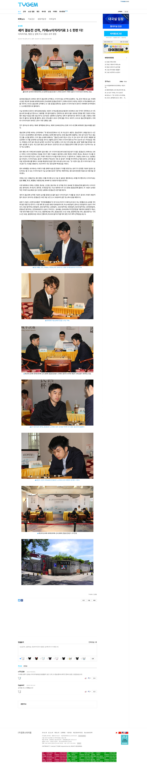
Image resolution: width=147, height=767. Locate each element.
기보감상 (31, 19)
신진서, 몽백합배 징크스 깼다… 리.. (115, 98)
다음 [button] (89, 600)
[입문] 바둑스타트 (110, 62)
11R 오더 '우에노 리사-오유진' (114, 93)
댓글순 (125, 81)
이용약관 (69, 733)
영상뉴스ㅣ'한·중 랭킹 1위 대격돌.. (115, 95)
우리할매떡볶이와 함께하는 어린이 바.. (115, 86)
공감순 (25, 666)
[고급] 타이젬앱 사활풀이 (112, 70)
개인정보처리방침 (78, 733)
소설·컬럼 (31, 11)
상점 (49, 11)
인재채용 (63, 733)
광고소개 (50, 733)
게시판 (44, 11)
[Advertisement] (57, 618)
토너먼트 (62, 11)
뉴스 (19, 11)
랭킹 (38, 11)
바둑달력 (52, 19)
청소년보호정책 (88, 733)
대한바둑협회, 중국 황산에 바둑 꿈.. (115, 90)
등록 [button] (93, 658)
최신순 (20, 666)
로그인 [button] (126, 11)
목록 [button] (94, 600)
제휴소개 (56, 733)
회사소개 (44, 733)
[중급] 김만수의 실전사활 (112, 67)
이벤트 (55, 11)
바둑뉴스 (21, 19)
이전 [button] (83, 600)
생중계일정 (42, 19)
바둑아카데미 (109, 57)
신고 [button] (94, 678)
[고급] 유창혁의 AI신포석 (112, 72)
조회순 (121, 81)
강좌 (24, 11)
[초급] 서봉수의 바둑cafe (112, 64)
